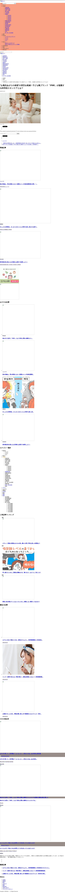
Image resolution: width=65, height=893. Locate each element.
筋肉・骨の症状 (8, 484)
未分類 (4, 491)
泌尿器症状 (7, 22)
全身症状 (7, 7)
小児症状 (7, 12)
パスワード (2, 133)
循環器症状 (7, 471)
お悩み (4, 6)
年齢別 (6, 14)
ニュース (5, 140)
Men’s (4, 41)
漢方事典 (7, 496)
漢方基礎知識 (8, 498)
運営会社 (5, 49)
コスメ (6, 39)
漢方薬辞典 (7, 499)
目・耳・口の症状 (9, 32)
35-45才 (9, 16)
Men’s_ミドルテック (9, 43)
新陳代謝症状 (8, 20)
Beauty (4, 35)
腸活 (4, 47)
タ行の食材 (10, 507)
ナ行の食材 (10, 508)
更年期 (6, 23)
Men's (4, 455)
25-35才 (9, 15)
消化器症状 (7, 26)
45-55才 (9, 18)
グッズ (6, 37)
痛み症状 (7, 27)
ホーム (4, 4)
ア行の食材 (10, 503)
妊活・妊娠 (7, 10)
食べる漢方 (7, 502)
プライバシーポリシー (8, 889)
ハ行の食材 (10, 510)
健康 (4, 34)
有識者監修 (5, 45)
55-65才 (9, 19)
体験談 (4, 490)
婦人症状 (7, 11)
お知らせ (5, 883)
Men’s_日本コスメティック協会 (12, 44)
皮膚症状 (7, 28)
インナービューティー (10, 36)
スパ (6, 40)
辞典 (4, 495)
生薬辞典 (7, 500)
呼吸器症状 (7, 8)
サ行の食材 (10, 506)
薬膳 (4, 494)
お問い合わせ (6, 48)
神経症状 (7, 30)
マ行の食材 (10, 511)
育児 (6, 31)
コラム (4, 487)
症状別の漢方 (8, 24)
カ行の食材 (10, 504)
